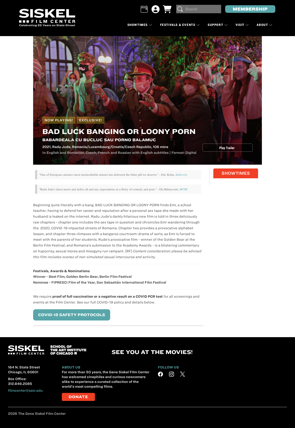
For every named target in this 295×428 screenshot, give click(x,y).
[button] (144, 9)
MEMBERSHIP (250, 8)
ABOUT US (71, 367)
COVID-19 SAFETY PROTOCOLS (71, 314)
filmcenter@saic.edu (25, 390)
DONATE (78, 397)
